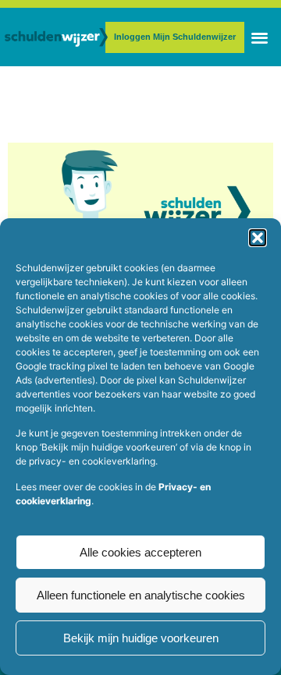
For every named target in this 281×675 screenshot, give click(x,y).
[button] (257, 238)
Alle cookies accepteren (140, 552)
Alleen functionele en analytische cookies (141, 595)
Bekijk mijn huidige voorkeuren (141, 638)
